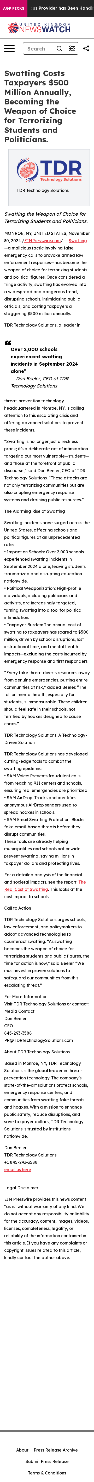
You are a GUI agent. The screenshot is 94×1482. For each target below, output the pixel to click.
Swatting (78, 240)
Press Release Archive (56, 1450)
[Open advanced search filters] (72, 48)
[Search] (59, 48)
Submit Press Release (47, 1461)
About (22, 1450)
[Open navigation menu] (9, 48)
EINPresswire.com (42, 240)
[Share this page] (86, 48)
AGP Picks (13, 8)
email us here (17, 1169)
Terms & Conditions (47, 1472)
